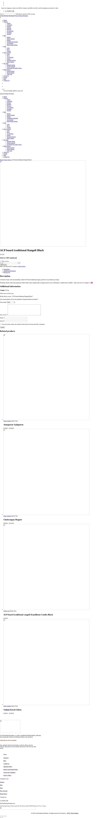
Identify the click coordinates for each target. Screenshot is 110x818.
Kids (4, 123)
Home (5, 96)
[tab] (56, 269)
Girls (8, 124)
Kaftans (9, 104)
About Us (6, 152)
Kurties (9, 103)
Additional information (9, 271)
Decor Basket (10, 149)
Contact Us (6, 157)
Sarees (8, 99)
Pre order (5, 140)
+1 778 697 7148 (4, 800)
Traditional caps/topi (12, 118)
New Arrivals (7, 129)
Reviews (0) (6, 272)
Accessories (10, 107)
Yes (5, 261)
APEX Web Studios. (73, 813)
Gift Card (9, 150)
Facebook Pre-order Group (14, 144)
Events (5, 154)
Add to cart (3, 264)
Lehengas (9, 101)
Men (4, 112)
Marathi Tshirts (11, 141)
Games (9, 127)
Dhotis (8, 116)
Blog (4, 155)
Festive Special (11, 143)
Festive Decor (10, 147)
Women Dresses (11, 137)
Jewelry (9, 110)
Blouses (9, 106)
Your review (4, 315)
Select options (7, 421)
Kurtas (8, 113)
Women (5, 98)
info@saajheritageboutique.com (7, 803)
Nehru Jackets (11, 115)
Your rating (3, 302)
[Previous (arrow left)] (0, 817)
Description (6, 269)
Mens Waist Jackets (12, 121)
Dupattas (9, 109)
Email (2, 321)
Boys (8, 126)
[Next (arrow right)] (2, 817)
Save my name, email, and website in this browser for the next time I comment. (23, 324)
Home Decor (6, 146)
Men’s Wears (10, 138)
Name (2, 318)
